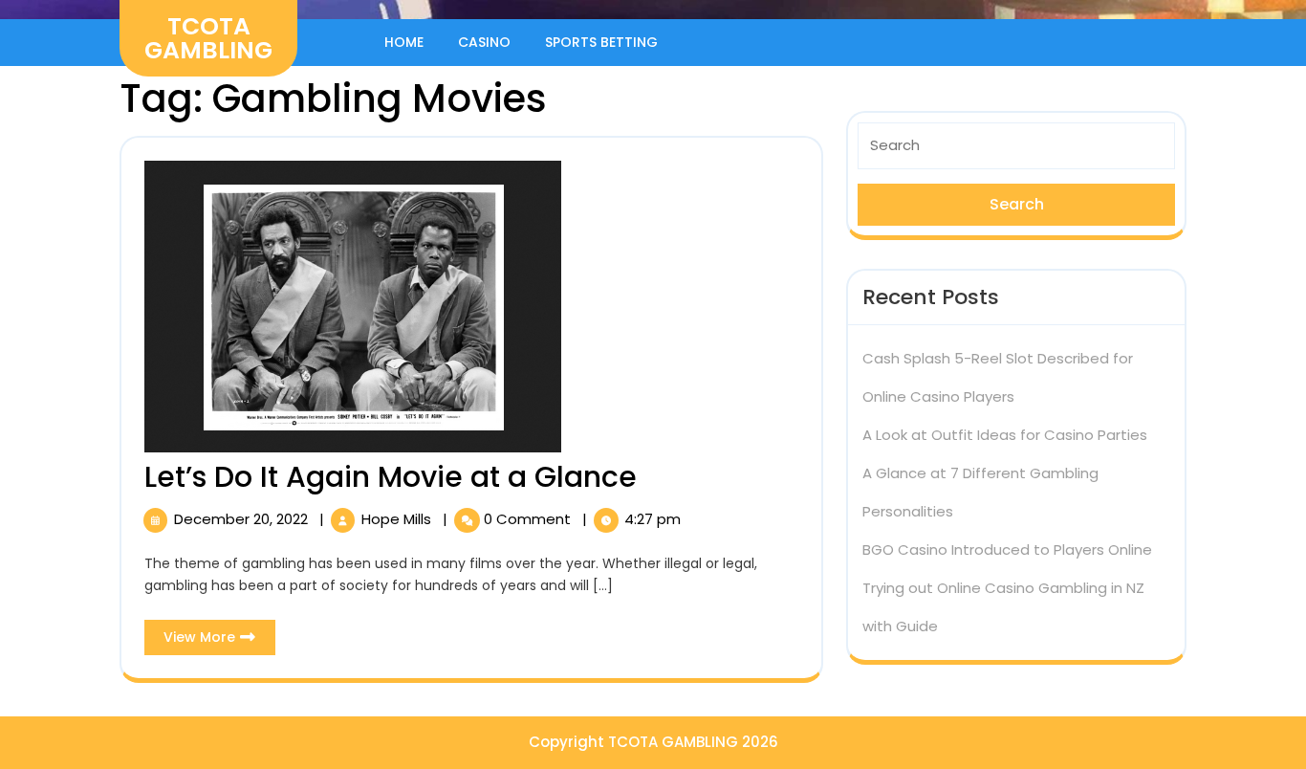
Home (404, 42)
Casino (484, 42)
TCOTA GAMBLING (208, 38)
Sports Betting (601, 42)
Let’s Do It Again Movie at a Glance (390, 476)
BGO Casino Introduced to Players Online (1007, 549)
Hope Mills (398, 519)
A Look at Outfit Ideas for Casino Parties (1004, 435)
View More (219, 640)
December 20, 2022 (243, 519)
